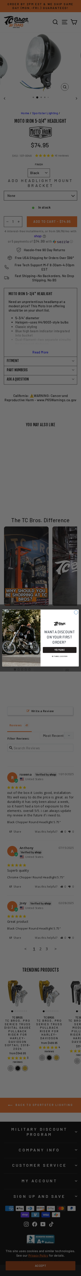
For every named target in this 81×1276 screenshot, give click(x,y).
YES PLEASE (60, 650)
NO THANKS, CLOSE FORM (60, 656)
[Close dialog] (76, 612)
